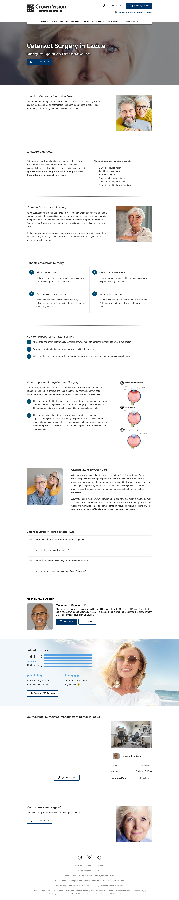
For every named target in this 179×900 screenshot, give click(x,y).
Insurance (76, 21)
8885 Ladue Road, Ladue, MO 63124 (134, 12)
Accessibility (58, 891)
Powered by (73, 886)
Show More (144, 766)
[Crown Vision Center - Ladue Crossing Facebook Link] (81, 857)
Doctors (64, 21)
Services (100, 21)
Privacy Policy (138, 891)
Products (88, 21)
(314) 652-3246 (107, 876)
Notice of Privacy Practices (119, 891)
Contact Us (131, 21)
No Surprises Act (98, 891)
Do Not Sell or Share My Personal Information (112, 894)
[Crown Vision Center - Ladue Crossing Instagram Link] (89, 857)
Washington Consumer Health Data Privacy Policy (69, 894)
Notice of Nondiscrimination (76, 891)
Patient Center (115, 21)
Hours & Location (49, 21)
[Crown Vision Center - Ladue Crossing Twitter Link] (98, 857)
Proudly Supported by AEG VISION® (108, 886)
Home (35, 891)
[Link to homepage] (53, 8)
